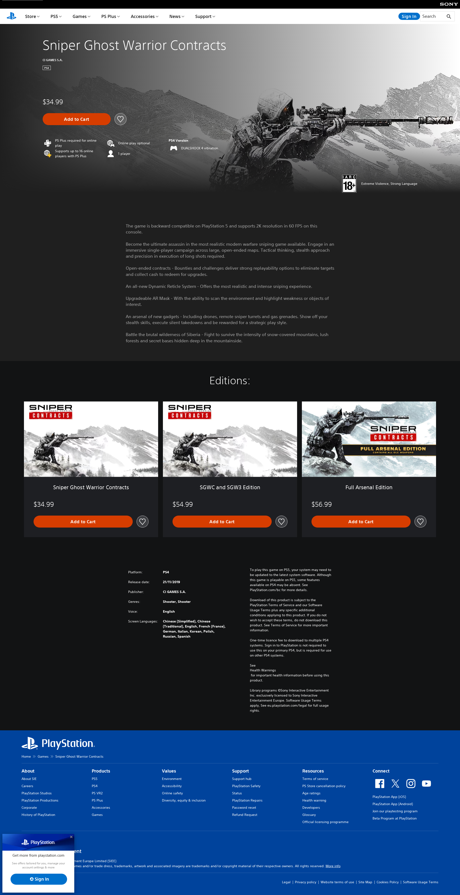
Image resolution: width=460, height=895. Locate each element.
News (175, 16)
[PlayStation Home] (11, 16)
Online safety (172, 793)
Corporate (29, 807)
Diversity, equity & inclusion (184, 800)
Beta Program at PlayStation (395, 818)
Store (30, 16)
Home (26, 756)
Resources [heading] (313, 771)
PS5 (54, 16)
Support (203, 16)
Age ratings (311, 793)
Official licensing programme (325, 822)
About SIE (29, 779)
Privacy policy (305, 882)
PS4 (95, 786)
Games (80, 16)
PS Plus (108, 16)
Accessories (143, 16)
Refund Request (244, 815)
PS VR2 (97, 793)
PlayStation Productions (40, 800)
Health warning (314, 800)
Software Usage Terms (420, 882)
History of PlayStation (38, 815)
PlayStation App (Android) (393, 804)
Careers (27, 786)
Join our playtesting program (395, 811)
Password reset (244, 807)
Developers (311, 807)
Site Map (365, 882)
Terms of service (315, 779)
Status (237, 793)
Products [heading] (101, 771)
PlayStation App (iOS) (389, 797)
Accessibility (172, 786)
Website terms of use (337, 882)
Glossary (309, 815)
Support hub (242, 779)
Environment (172, 779)
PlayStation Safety (246, 786)
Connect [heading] (381, 771)
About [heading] (28, 771)
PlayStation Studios (37, 793)
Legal (286, 882)
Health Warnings (263, 670)
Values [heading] (169, 771)
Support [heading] (240, 771)
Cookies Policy (388, 882)
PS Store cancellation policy (323, 786)
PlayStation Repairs (247, 800)
